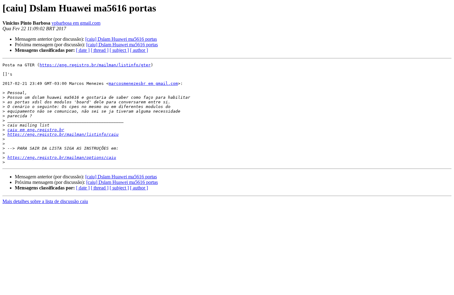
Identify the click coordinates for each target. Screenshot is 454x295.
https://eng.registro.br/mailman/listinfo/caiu (63, 134)
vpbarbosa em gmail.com (76, 23)
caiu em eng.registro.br (35, 129)
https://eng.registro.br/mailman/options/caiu (61, 157)
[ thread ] (99, 50)
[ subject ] (119, 50)
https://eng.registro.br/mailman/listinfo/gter (95, 65)
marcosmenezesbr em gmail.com (143, 83)
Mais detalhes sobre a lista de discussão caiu (45, 201)
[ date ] (83, 50)
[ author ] (139, 50)
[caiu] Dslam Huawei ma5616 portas (121, 39)
